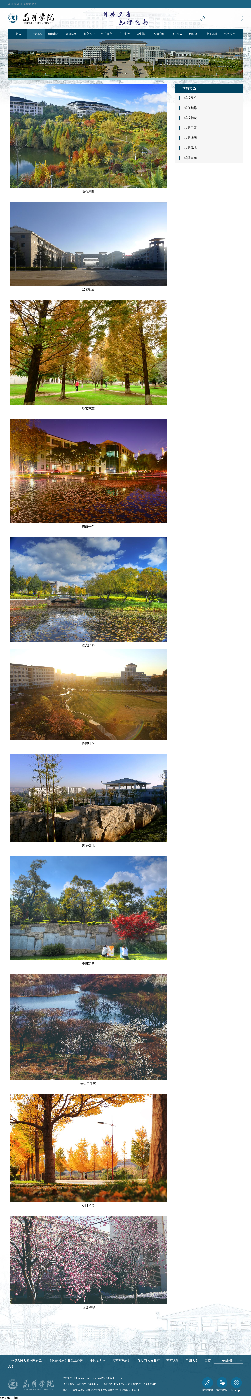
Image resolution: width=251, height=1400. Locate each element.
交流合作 (159, 33)
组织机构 (53, 33)
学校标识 (190, 118)
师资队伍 (71, 33)
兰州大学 (192, 1360)
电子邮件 (211, 33)
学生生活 (124, 33)
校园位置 (190, 128)
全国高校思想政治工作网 (66, 1360)
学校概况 (36, 33)
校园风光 (190, 148)
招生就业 (141, 33)
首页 (18, 33)
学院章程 (190, 158)
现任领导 (190, 108)
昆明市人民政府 (149, 1360)
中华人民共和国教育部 (26, 1360)
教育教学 (89, 33)
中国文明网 (98, 1360)
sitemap (5, 1397)
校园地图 (190, 138)
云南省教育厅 (121, 1360)
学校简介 (190, 98)
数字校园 (229, 33)
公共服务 (176, 33)
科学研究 (106, 33)
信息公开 (194, 33)
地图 (15, 1397)
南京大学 (172, 1360)
